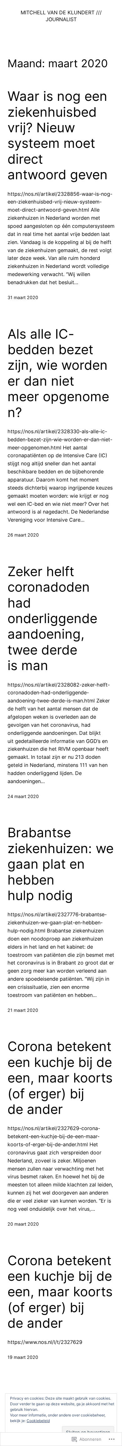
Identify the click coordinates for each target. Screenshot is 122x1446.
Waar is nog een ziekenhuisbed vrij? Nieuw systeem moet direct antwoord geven (58, 135)
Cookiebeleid (38, 1420)
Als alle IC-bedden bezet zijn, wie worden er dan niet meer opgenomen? (58, 373)
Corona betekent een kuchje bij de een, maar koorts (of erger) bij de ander (60, 1078)
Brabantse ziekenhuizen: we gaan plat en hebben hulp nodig (61, 864)
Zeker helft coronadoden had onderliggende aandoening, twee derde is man (52, 618)
